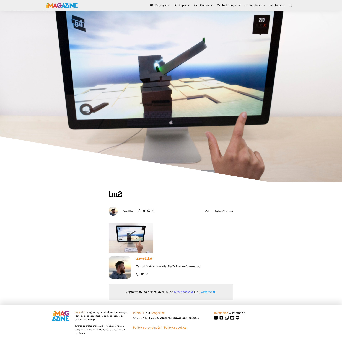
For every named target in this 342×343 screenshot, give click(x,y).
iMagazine (80, 312)
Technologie (228, 5)
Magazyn (160, 5)
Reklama (279, 5)
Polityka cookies (175, 327)
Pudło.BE (139, 313)
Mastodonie (182, 292)
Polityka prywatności (147, 327)
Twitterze (206, 292)
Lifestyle (203, 5)
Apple (182, 5)
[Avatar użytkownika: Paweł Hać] (120, 267)
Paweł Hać (128, 211)
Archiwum (255, 5)
